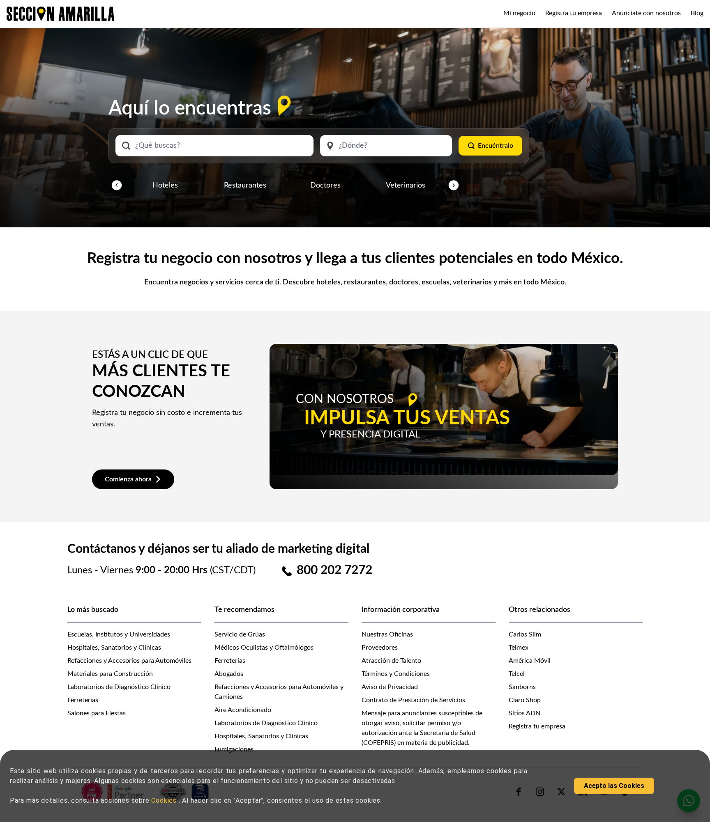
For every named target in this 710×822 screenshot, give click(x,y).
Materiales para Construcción (110, 674)
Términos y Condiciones (396, 674)
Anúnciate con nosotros (646, 13)
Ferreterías (82, 700)
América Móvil (530, 660)
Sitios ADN (524, 713)
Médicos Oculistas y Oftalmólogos (264, 647)
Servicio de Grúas (239, 634)
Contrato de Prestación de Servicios (413, 700)
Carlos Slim (525, 634)
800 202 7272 (334, 570)
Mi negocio (519, 13)
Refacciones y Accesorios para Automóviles (129, 660)
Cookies (164, 800)
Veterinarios (405, 185)
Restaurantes (245, 185)
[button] (116, 185)
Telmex (518, 647)
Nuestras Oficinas (387, 634)
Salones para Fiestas (96, 713)
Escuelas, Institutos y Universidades (118, 634)
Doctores (325, 185)
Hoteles (165, 185)
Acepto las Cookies (614, 786)
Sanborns (522, 687)
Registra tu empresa (573, 13)
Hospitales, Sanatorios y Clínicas (114, 647)
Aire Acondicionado (242, 710)
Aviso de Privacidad (390, 687)
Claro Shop (525, 700)
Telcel (517, 674)
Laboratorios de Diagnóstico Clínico (119, 687)
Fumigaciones (234, 749)
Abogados (228, 674)
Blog (697, 13)
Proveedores (380, 647)
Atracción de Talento (391, 660)
